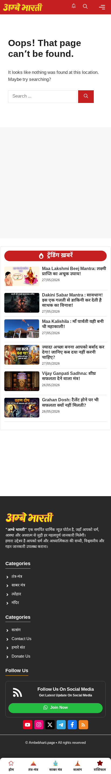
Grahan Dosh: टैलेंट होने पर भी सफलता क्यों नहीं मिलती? (70, 403)
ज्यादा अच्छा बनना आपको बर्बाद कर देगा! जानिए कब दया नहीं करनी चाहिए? (73, 353)
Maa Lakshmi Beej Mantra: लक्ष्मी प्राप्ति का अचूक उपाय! (74, 271)
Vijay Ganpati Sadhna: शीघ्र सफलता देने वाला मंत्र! (69, 376)
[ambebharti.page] (23, 7)
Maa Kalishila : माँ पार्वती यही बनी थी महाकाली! (73, 324)
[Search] (86, 96)
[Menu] (102, 7)
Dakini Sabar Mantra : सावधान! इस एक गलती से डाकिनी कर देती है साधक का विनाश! (72, 301)
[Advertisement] (55, 182)
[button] (85, 7)
